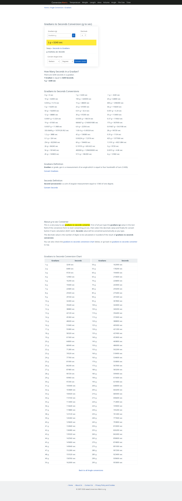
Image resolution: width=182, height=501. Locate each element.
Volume (106, 2)
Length (93, 2)
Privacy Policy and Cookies (105, 485)
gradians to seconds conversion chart (78, 242)
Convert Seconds (51, 187)
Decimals (84, 31)
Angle (113, 2)
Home (70, 485)
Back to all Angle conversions (91, 470)
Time (128, 2)
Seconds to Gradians (61, 48)
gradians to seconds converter (124, 242)
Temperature (75, 2)
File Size (121, 2)
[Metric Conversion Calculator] (59, 2)
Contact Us (89, 485)
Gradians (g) (52, 31)
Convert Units (80, 61)
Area (99, 2)
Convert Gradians (51, 171)
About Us (78, 485)
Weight (85, 2)
